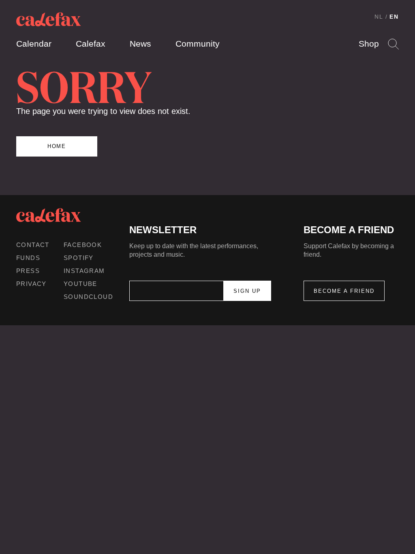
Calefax (90, 43)
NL (378, 16)
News (140, 43)
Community (197, 43)
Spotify (79, 257)
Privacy (31, 283)
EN (394, 16)
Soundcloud (88, 296)
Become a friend (344, 291)
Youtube (80, 283)
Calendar (33, 43)
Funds (28, 257)
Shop (369, 43)
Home (56, 146)
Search (393, 44)
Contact (32, 244)
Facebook (83, 244)
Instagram (84, 270)
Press (28, 270)
